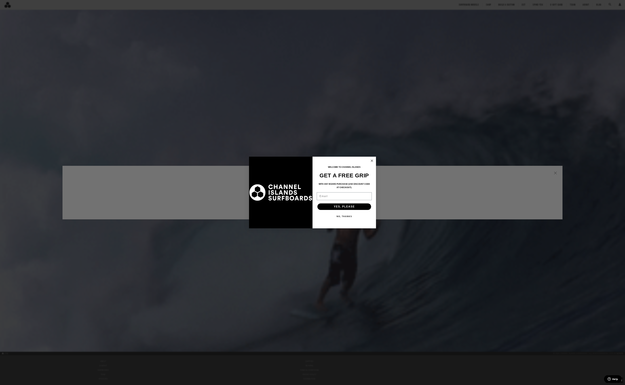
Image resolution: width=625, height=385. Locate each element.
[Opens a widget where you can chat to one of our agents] (613, 379)
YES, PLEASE (344, 206)
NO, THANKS (344, 216)
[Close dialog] (371, 160)
